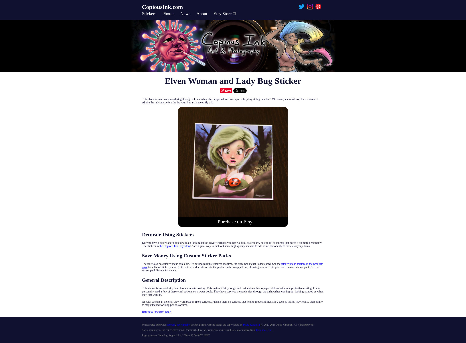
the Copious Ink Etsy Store (174, 246)
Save (228, 91)
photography (183, 324)
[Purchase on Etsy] (233, 215)
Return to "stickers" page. (156, 311)
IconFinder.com (264, 330)
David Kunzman (251, 324)
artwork (171, 324)
